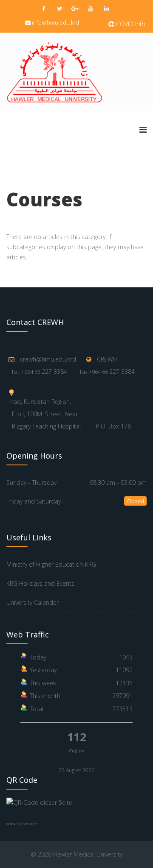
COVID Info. (130, 24)
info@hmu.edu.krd (55, 22)
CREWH (107, 359)
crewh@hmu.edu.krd (48, 359)
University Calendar (32, 602)
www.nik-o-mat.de (22, 823)
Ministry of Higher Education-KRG (51, 564)
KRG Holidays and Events (40, 583)
